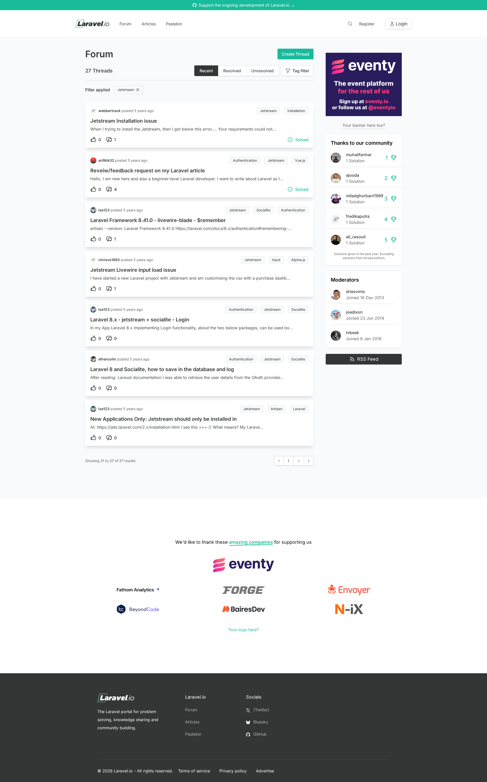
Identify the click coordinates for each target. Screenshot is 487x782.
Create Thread (295, 54)
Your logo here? (243, 629)
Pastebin (174, 23)
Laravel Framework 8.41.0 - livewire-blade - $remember (158, 220)
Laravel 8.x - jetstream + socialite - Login (139, 320)
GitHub (259, 734)
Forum (125, 23)
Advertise (265, 770)
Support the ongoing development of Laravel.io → (247, 5)
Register (367, 23)
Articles (149, 23)
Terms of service (194, 770)
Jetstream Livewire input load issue (133, 270)
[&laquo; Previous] (279, 461)
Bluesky (260, 721)
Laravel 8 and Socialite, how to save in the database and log (162, 369)
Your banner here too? (363, 125)
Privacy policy (233, 770)
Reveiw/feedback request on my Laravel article (147, 171)
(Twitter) (260, 709)
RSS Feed (367, 359)
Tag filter (300, 70)
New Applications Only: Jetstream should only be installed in (163, 419)
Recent (206, 70)
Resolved (232, 70)
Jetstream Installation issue (123, 121)
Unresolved (262, 70)
